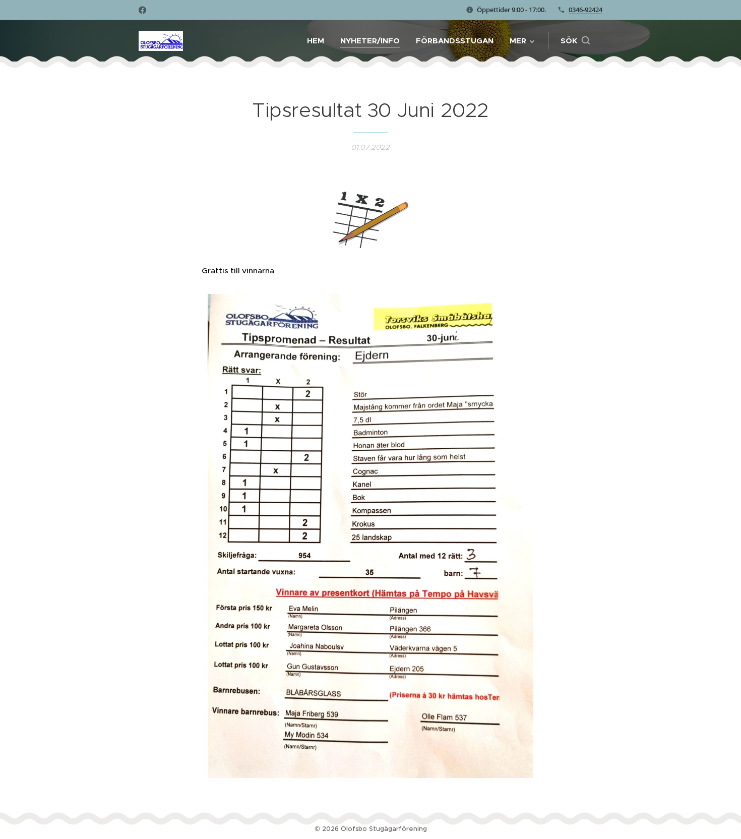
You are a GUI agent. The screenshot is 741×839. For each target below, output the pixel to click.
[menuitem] (318, 40)
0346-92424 (585, 9)
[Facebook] (142, 10)
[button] (575, 40)
